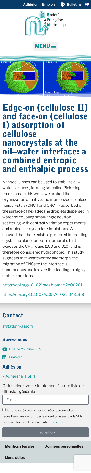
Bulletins (74, 4)
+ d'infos (57, 422)
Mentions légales (20, 446)
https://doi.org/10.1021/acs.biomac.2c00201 (42, 285)
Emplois (48, 4)
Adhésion (30, 4)
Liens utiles (15, 457)
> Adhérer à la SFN (18, 376)
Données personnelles (63, 446)
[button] (45, 46)
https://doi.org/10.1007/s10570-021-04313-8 (43, 294)
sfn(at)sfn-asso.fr (17, 326)
